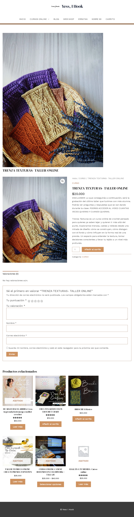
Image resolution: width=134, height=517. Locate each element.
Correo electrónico (16, 335)
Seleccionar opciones (50, 484)
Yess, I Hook (72, 6)
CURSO (82, 178)
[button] (62, 181)
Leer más (18, 427)
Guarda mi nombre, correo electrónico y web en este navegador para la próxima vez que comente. (59, 348)
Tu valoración (15, 305)
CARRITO (110, 19)
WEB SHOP (68, 19)
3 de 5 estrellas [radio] (35, 301)
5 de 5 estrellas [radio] (41, 301)
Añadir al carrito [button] (50, 424)
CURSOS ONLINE (38, 19)
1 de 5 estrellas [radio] (29, 301)
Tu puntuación (16, 300)
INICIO (22, 19)
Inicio (74, 178)
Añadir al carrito (93, 249)
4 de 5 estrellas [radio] (38, 301)
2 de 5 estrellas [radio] (32, 301)
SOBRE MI (97, 19)
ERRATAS (83, 19)
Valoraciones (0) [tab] (10, 274)
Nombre (11, 323)
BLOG (56, 19)
